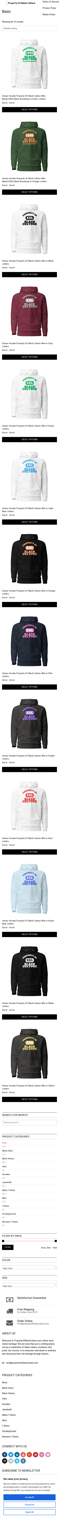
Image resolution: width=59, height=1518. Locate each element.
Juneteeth (7, 1182)
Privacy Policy (49, 8)
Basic (4, 1143)
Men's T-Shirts (8, 1190)
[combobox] (29, 1267)
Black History (8, 1158)
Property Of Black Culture (21, 3)
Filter (8, 1247)
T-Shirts (5, 1206)
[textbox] (29, 1268)
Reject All (29, 1512)
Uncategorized (9, 1214)
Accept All (29, 1497)
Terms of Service (51, 1)
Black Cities (7, 1151)
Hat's (4, 1166)
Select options (29, 109)
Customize (29, 1505)
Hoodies (6, 1174)
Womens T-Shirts (10, 1222)
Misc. (4, 1198)
